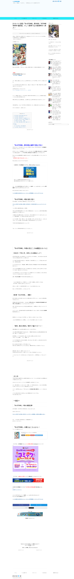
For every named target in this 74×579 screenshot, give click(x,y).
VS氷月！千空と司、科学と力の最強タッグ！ (22, 119)
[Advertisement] (37, 10)
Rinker (25, 433)
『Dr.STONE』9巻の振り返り (18, 116)
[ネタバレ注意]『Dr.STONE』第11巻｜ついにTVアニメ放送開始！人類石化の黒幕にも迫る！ (29, 414)
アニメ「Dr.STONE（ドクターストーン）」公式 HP (22, 90)
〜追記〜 (15, 124)
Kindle (23, 435)
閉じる (23, 113)
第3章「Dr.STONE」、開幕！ (20, 120)
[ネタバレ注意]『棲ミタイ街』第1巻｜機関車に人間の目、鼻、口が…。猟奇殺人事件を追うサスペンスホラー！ (56, 76)
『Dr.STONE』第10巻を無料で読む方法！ (20, 115)
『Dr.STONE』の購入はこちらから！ (19, 127)
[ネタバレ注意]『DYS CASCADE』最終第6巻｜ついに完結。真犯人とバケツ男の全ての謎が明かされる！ (56, 82)
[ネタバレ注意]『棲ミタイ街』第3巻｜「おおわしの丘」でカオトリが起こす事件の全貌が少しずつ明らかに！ (56, 89)
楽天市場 (32, 435)
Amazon (27, 435)
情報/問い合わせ (60, 1)
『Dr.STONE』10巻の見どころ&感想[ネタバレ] (21, 118)
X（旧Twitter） (58, 1)
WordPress (20, 577)
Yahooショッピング (39, 435)
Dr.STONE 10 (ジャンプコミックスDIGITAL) (29, 432)
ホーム (53, 1)
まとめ (14, 123)
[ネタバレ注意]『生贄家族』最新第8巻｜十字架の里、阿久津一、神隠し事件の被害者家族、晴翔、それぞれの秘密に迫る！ (56, 69)
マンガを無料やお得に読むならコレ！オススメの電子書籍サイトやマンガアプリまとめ (28, 193)
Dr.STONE (18, 29)
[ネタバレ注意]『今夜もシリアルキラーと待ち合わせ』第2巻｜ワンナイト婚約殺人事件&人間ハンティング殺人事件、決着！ (56, 106)
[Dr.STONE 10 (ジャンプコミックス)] (19, 54)
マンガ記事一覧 (55, 1)
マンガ (21, 29)
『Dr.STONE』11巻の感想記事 (20, 125)
